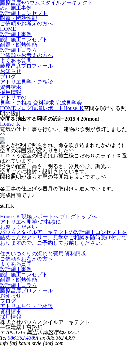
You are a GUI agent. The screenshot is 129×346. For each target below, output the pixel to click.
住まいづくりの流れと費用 (32, 253)
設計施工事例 (16, 8)
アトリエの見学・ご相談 (16, 100)
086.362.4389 (22, 338)
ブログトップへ (78, 216)
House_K (10, 124)
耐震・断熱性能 (18, 18)
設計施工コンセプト (24, 13)
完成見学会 (69, 103)
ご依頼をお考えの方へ (26, 23)
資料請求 (43, 103)
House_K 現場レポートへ (29, 216)
